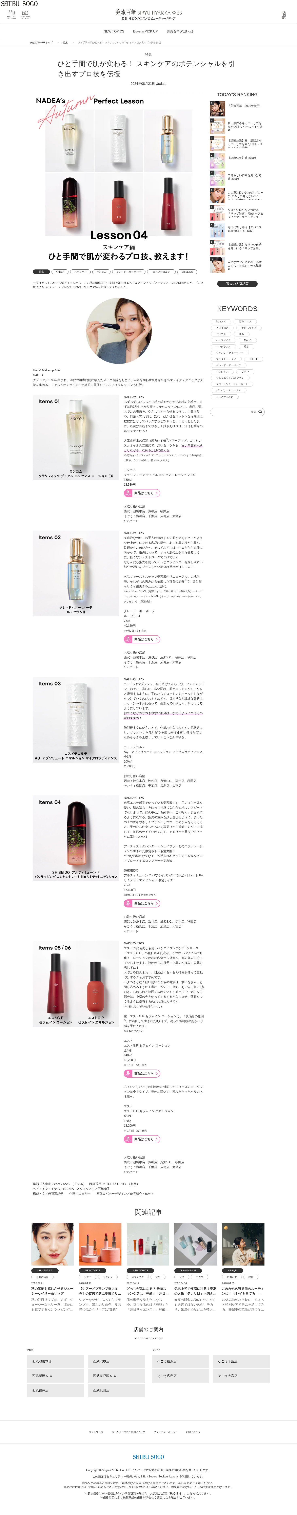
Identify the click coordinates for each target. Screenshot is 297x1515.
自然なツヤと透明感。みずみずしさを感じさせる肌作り (245, 265)
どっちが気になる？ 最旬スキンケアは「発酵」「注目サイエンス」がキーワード (148, 1293)
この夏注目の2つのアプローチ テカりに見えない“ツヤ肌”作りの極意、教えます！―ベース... (245, 195)
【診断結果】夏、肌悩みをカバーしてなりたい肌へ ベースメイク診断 (245, 143)
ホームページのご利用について (128, 1432)
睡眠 (251, 1276)
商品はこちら (144, 493)
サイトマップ (96, 1432)
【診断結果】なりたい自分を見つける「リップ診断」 (245, 246)
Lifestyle (232, 1270)
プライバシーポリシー (166, 1432)
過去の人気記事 (237, 283)
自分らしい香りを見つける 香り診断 (245, 177)
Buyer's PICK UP (145, 31)
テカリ (199, 1276)
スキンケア (138, 1276)
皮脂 (181, 1276)
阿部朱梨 (232, 1276)
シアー (87, 1276)
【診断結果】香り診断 (242, 157)
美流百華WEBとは (180, 31)
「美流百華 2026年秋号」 (245, 105)
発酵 (158, 1276)
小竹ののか (42, 1276)
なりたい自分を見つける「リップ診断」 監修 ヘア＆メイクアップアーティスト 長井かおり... (245, 213)
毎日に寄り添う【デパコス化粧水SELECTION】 (245, 229)
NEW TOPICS (114, 31)
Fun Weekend (188, 1270)
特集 (65, 42)
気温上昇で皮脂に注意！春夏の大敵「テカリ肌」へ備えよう (195, 1293)
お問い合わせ (193, 1432)
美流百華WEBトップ (41, 42)
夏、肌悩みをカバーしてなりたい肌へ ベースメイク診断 (245, 126)
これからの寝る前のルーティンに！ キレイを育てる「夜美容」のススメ (243, 1293)
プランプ (108, 1276)
